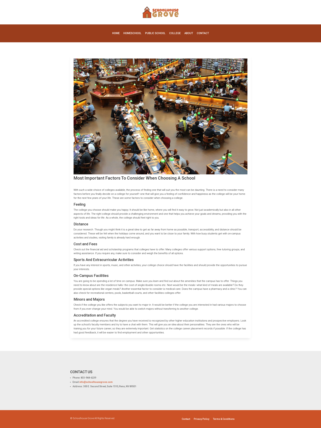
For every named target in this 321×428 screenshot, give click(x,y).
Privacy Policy (201, 419)
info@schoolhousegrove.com (96, 382)
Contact (203, 33)
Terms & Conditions (224, 419)
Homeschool (132, 33)
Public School (155, 33)
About (188, 33)
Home (116, 33)
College (175, 33)
